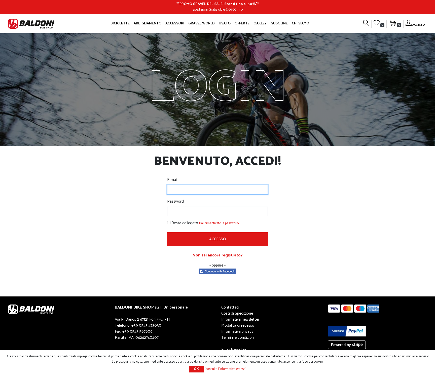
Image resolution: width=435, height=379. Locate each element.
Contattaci (230, 307)
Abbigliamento (147, 23)
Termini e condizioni (238, 337)
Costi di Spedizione (237, 313)
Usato (225, 23)
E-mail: (172, 180)
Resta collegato (184, 223)
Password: (176, 202)
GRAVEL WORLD (201, 23)
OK (196, 369)
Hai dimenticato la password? (219, 223)
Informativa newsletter (240, 319)
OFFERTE (242, 23)
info (240, 10)
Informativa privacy (237, 331)
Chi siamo (300, 23)
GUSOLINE (279, 23)
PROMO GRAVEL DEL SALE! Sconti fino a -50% (217, 4)
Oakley (260, 23)
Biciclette (120, 23)
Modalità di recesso (237, 325)
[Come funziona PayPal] (347, 330)
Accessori (174, 23)
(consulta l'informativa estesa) (225, 369)
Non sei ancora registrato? (218, 255)
